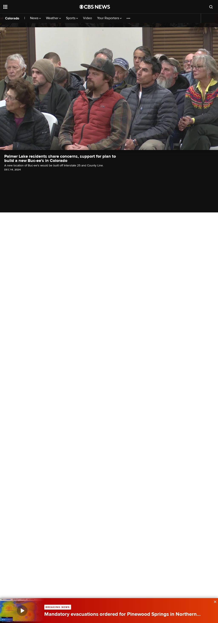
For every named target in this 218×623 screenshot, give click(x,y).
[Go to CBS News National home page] (94, 7)
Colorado (12, 18)
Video (87, 18)
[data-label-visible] (214, 601)
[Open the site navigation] (33, 7)
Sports (71, 18)
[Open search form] (211, 6)
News (34, 18)
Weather (52, 18)
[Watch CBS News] (22, 610)
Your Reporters (108, 18)
